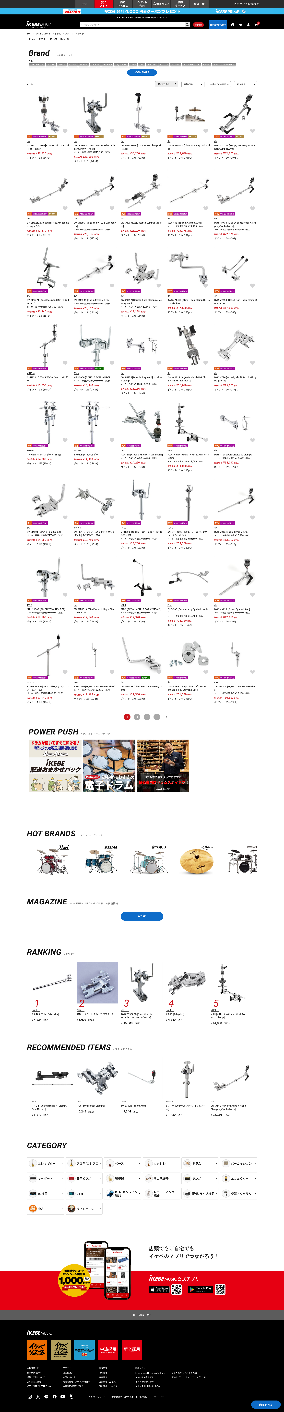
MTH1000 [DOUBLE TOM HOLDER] (93, 377)
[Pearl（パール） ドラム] (52, 862)
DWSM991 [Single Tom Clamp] (44, 531)
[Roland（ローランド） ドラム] (244, 862)
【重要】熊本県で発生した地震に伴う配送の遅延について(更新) (142, 17)
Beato (206, 64)
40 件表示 (241, 84)
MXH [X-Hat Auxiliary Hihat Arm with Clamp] (188, 456)
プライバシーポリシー (96, 1397)
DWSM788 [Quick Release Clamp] (233, 454)
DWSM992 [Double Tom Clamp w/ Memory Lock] (141, 301)
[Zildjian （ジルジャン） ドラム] (196, 862)
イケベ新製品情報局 (144, 1377)
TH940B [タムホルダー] (86, 454)
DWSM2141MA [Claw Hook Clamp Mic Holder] (141, 147)
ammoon (107, 64)
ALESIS (72, 64)
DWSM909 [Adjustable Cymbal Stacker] (141, 224)
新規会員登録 (252, 4)
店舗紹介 (103, 1377)
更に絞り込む (164, 84)
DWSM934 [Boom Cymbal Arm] (184, 222)
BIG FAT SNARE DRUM (223, 64)
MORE (142, 916)
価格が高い (189, 84)
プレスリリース (159, 1397)
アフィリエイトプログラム (39, 1386)
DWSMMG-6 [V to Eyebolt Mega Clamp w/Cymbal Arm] (235, 224)
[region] (142, 863)
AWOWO (152, 64)
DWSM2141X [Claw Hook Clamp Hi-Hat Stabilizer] (188, 301)
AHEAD (62, 64)
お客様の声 (68, 1373)
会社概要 (103, 1373)
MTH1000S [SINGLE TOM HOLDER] (46, 609)
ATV (141, 64)
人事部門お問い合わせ (73, 1386)
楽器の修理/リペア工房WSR (184, 1373)
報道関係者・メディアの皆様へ (77, 1381)
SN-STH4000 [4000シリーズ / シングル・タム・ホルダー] (187, 533)
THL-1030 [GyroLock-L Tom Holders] (94, 686)
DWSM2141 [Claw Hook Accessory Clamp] (141, 688)
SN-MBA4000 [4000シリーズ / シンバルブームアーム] (48, 688)
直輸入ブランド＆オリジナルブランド (189, 1377)
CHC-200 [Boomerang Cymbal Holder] (187, 610)
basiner (175, 64)
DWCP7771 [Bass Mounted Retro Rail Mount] (48, 301)
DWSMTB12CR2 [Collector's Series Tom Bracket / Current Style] (188, 688)
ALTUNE (83, 64)
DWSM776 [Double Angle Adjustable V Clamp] (141, 379)
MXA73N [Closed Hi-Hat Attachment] (142, 454)
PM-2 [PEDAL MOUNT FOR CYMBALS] (141, 609)
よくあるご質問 (34, 1381)
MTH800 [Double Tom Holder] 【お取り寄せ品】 (141, 533)
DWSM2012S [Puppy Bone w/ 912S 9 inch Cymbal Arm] (235, 147)
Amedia (95, 64)
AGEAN (50, 64)
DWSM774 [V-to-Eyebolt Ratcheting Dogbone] (235, 379)
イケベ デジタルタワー (145, 1381)
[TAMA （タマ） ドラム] (100, 862)
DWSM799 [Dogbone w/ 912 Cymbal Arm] (95, 224)
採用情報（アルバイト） (110, 1386)
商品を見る (266, 1405)
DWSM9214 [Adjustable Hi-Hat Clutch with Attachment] (188, 379)
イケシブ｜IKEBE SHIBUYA (147, 1386)
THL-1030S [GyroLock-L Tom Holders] (234, 688)
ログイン (238, 4)
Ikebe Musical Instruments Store (150, 1373)
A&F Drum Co (36, 64)
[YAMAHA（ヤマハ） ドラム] (148, 862)
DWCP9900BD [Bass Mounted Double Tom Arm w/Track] (95, 147)
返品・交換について (36, 1377)
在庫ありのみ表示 (218, 84)
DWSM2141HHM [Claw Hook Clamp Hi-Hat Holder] (48, 147)
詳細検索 (198, 24)
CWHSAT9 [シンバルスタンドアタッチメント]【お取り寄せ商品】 (94, 533)
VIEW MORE (142, 72)
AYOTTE (164, 64)
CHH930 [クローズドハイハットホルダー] (47, 379)
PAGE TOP (144, 1315)
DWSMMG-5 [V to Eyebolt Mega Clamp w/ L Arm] (94, 610)
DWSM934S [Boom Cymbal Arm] (91, 300)
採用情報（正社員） (108, 1381)
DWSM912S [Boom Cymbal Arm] (232, 609)
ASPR (133, 64)
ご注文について (34, 1373)
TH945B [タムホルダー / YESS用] (44, 454)
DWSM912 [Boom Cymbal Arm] (231, 531)
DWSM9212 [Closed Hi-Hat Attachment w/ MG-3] (48, 224)
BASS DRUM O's (191, 64)
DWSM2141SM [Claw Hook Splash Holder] (188, 147)
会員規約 (143, 1397)
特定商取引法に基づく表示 (122, 1397)
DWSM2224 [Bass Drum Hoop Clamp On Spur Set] (235, 301)
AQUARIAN (121, 64)
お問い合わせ (69, 1377)
